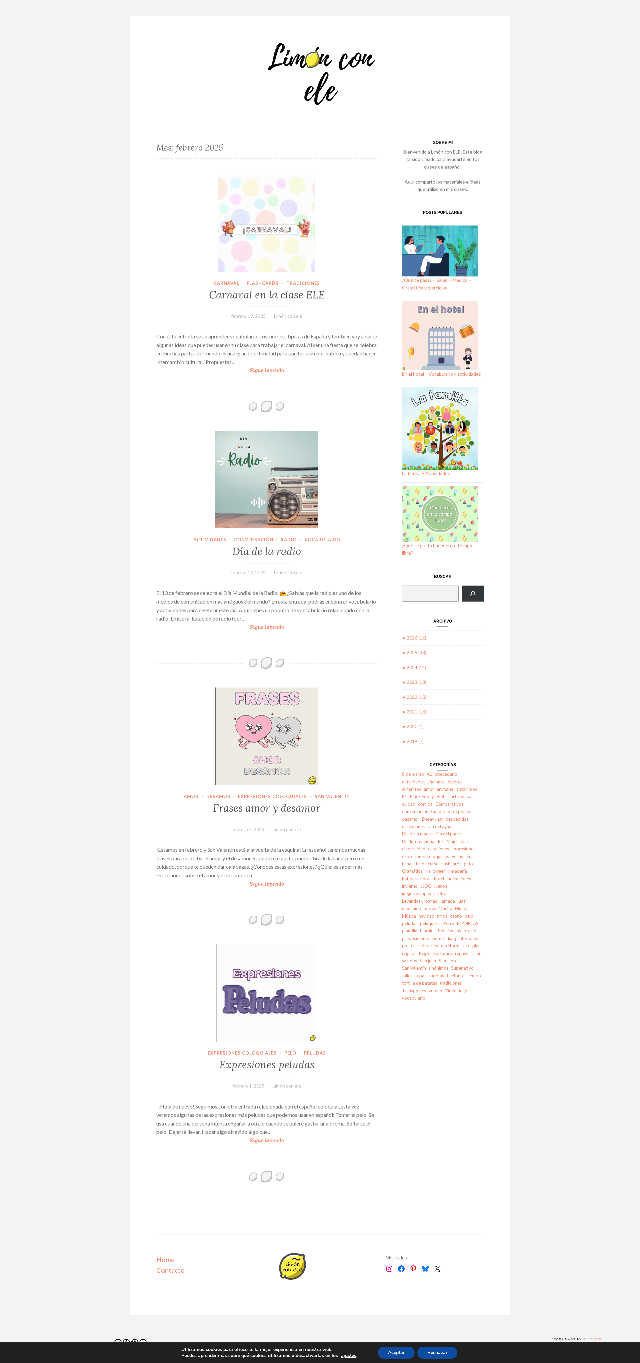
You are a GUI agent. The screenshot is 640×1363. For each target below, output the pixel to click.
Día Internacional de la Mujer (430, 841)
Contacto (170, 1270)
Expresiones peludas (266, 1064)
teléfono (455, 975)
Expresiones (463, 848)
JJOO (426, 886)
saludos (409, 960)
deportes (462, 811)
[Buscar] (473, 594)
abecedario (446, 774)
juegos (440, 886)
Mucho (445, 908)
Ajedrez (454, 781)
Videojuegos (457, 990)
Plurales (427, 930)
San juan (428, 960)
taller (407, 975)
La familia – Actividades (426, 473)
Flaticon (592, 1339)
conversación (253, 539)
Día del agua (439, 826)
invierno (410, 886)
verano (435, 990)
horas (425, 878)
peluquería (430, 923)
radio (289, 539)
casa (471, 796)
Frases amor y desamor (266, 808)
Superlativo (462, 968)
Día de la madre (417, 833)
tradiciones (303, 283)
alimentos (411, 789)
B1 (404, 796)
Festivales (461, 856)
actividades (209, 539)
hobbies (410, 878)
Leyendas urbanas (419, 901)
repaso (462, 953)
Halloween (435, 871)
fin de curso (427, 863)
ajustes (348, 1356)
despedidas (457, 819)
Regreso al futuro (435, 953)
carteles (456, 796)
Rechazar (437, 1352)
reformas (455, 945)
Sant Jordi (449, 960)
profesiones (466, 938)
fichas (407, 863)
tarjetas (436, 975)
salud (476, 953)
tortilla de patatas (419, 983)
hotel (439, 878)
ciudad (408, 804)
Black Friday (422, 796)
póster (408, 945)
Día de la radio (266, 551)
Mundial (463, 908)
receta (437, 945)
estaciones (438, 848)
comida (425, 804)
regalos (409, 953)
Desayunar (432, 819)
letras (442, 893)
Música (409, 916)
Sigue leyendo (278, 370)
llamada (447, 901)
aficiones (436, 781)
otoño (456, 916)
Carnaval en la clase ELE (267, 294)
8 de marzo (413, 774)
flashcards (263, 283)
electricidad (413, 848)
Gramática (412, 871)
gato (468, 863)
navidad (426, 916)
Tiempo (473, 975)
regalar (473, 945)
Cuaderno (440, 811)
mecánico (411, 908)
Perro (448, 923)
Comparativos (449, 804)
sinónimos (438, 968)
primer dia (442, 938)
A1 (429, 774)
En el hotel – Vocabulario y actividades (441, 374)
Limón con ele (288, 316)
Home (165, 1259)
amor (191, 796)
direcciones (413, 826)
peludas (315, 1053)
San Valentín (332, 796)
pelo (290, 1053)
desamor (218, 796)
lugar (462, 901)
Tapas (420, 975)
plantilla (409, 930)
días (465, 841)
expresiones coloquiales (272, 796)
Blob (441, 796)
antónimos (466, 789)
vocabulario (322, 539)
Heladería (457, 871)
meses (430, 908)
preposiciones (416, 938)
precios (471, 930)
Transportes (414, 990)
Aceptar (396, 1352)
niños (442, 916)
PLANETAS (468, 923)
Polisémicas (449, 930)
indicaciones (459, 878)
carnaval (226, 283)
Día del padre (448, 833)
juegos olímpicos (418, 893)
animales (445, 789)
